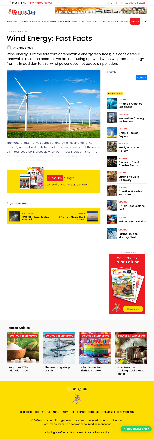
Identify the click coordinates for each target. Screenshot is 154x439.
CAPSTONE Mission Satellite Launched (35, 218)
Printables (64, 21)
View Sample (125, 21)
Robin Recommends (49, 21)
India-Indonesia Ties (132, 221)
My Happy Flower (41, 2)
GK (15, 21)
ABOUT (57, 412)
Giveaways (76, 21)
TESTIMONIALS (125, 412)
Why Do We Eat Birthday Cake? (91, 369)
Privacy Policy (101, 432)
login (70, 178)
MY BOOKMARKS (105, 412)
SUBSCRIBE (135, 21)
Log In (116, 21)
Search (111, 72)
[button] (111, 2)
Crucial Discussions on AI (132, 207)
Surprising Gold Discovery (129, 178)
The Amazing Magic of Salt (58, 369)
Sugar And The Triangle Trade (18, 369)
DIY (20, 21)
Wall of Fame (87, 21)
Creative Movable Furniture (130, 193)
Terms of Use (83, 432)
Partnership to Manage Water (129, 235)
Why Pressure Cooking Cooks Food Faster (130, 371)
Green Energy (21, 203)
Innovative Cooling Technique (131, 119)
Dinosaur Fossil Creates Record (129, 163)
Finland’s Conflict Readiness (130, 105)
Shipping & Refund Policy (59, 432)
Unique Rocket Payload (128, 134)
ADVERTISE (69, 412)
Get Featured (100, 21)
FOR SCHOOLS (85, 412)
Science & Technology (18, 31)
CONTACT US (43, 412)
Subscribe (55, 178)
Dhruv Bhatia (25, 47)
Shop (110, 21)
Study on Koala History (129, 149)
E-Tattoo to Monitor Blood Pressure (72, 218)
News (9, 21)
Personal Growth (31, 21)
